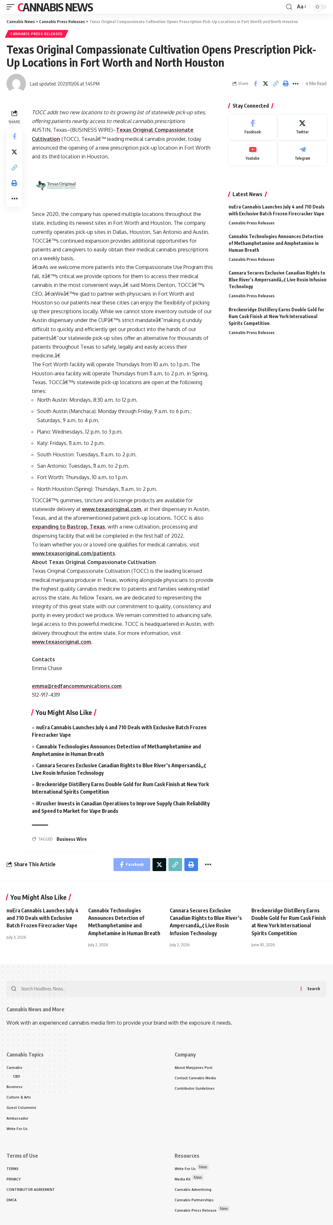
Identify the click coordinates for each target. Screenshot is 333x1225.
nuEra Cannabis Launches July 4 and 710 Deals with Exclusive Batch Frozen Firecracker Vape (42, 918)
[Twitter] (302, 127)
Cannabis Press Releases (36, 34)
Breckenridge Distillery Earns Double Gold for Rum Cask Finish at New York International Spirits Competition (276, 316)
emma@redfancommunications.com (77, 686)
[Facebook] (253, 127)
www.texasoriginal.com (111, 509)
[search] (289, 7)
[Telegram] (302, 153)
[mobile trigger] (12, 7)
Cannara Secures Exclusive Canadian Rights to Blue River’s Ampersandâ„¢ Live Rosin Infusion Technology (277, 279)
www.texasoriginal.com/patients (73, 553)
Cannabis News (55, 7)
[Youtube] (253, 153)
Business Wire (72, 839)
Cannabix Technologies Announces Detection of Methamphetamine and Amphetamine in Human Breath (276, 243)
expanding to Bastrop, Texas (68, 526)
